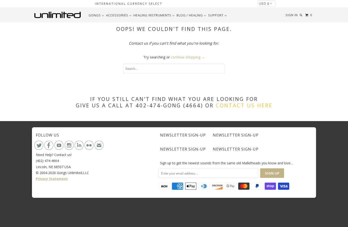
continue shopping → (188, 57)
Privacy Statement (52, 178)
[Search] (301, 15)
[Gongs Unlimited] (58, 15)
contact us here (244, 105)
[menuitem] (96, 15)
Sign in (292, 15)
